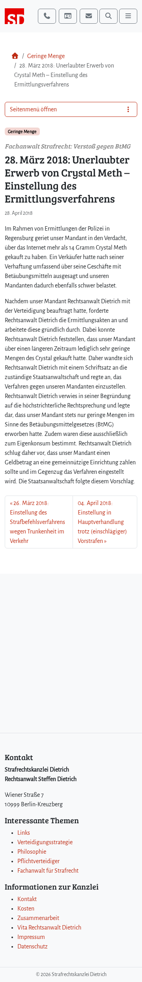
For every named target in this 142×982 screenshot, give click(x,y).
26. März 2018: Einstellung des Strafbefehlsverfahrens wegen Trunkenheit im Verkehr (37, 522)
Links (23, 833)
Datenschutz (32, 946)
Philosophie (31, 852)
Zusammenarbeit (38, 918)
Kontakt (27, 899)
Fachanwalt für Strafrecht (47, 870)
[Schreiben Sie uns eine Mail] (89, 16)
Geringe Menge (46, 56)
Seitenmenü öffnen (33, 109)
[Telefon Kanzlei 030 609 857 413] (47, 16)
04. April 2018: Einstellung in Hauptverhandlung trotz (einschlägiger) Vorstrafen (102, 522)
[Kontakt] (68, 16)
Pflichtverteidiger (38, 861)
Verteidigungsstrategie (45, 842)
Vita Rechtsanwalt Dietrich (49, 927)
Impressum (31, 937)
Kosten (25, 908)
